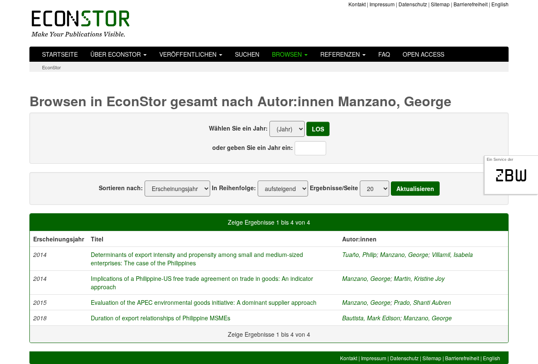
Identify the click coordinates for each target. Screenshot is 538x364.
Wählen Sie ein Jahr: (238, 128)
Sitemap (440, 4)
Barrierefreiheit (471, 4)
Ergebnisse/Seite (334, 187)
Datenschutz (412, 4)
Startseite (60, 54)
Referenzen (340, 54)
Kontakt (357, 4)
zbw (511, 175)
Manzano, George (404, 254)
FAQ (384, 54)
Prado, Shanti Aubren (422, 302)
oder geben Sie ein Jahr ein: (252, 147)
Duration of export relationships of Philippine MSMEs (160, 318)
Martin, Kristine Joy (419, 278)
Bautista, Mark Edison (371, 318)
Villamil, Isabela (452, 254)
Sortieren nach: (121, 187)
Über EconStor (116, 54)
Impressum (382, 4)
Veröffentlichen (188, 54)
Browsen (287, 54)
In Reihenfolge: (234, 187)
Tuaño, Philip (359, 254)
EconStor (51, 67)
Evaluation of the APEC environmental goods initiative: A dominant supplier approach (203, 302)
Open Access (423, 54)
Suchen (247, 54)
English (500, 4)
